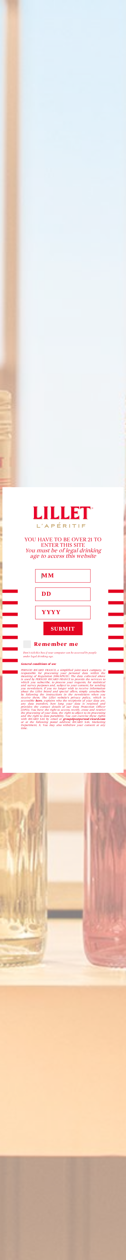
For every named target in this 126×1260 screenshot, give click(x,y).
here (38, 700)
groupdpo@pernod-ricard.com (84, 719)
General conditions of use (38, 663)
